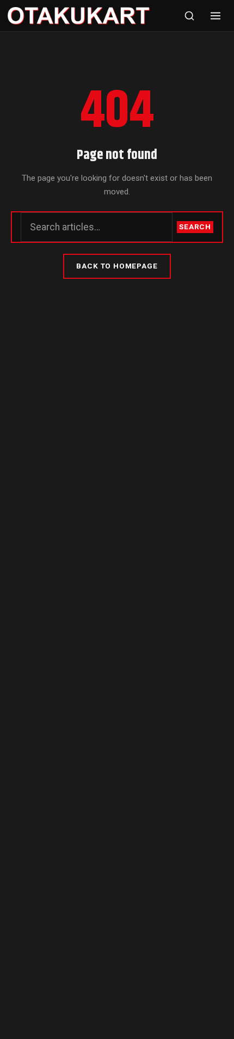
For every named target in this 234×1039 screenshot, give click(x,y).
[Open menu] (215, 16)
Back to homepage (116, 265)
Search (195, 226)
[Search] (189, 16)
